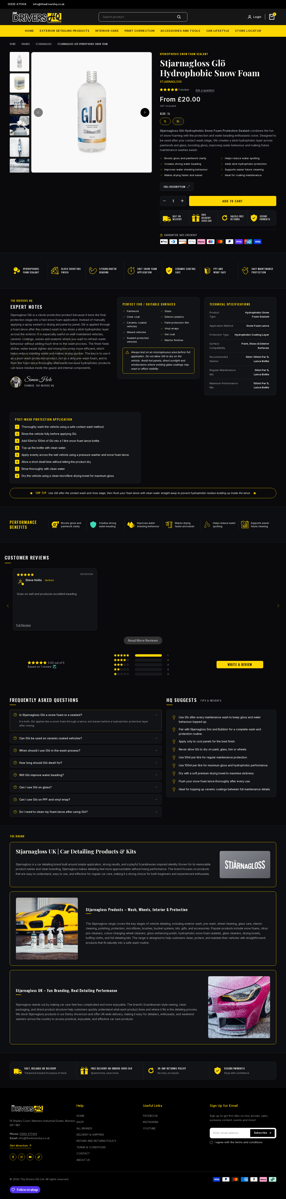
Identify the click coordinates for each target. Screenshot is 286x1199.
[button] (169, 89)
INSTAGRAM (150, 1122)
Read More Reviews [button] (143, 640)
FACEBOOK (150, 1115)
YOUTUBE (149, 1128)
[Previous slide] (8, 605)
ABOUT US (83, 1160)
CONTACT (83, 1153)
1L (165, 121)
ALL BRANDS (84, 1128)
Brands (26, 44)
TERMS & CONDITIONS (91, 1147)
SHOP (80, 1122)
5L (178, 121)
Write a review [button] (240, 664)
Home (13, 44)
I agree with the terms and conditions (238, 1142)
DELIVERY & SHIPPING (90, 1134)
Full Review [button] (23, 625)
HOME (80, 1115)
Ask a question (205, 90)
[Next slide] (278, 605)
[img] (25, 574)
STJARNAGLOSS (44, 44)
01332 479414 (28, 1134)
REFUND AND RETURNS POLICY (96, 1141)
